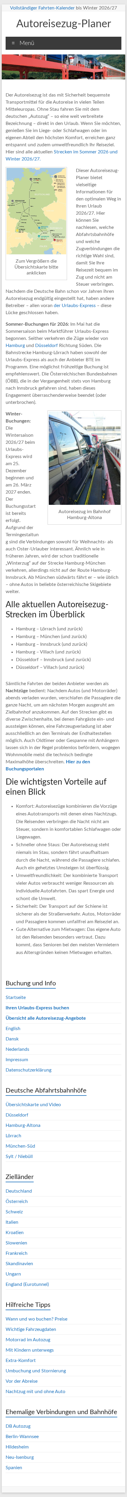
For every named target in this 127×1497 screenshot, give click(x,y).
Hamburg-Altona (23, 1125)
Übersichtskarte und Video (33, 1104)
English (13, 1028)
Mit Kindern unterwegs (30, 1350)
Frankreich (16, 1253)
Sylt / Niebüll (19, 1156)
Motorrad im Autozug (28, 1339)
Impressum (17, 1059)
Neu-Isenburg (20, 1457)
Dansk (12, 1039)
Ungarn (13, 1274)
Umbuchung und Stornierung (36, 1370)
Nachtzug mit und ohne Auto (35, 1391)
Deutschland (19, 1191)
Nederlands (17, 1049)
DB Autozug (18, 1426)
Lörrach (13, 1135)
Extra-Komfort (21, 1360)
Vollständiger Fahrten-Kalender (42, 8)
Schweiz (14, 1212)
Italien (12, 1222)
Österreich (17, 1201)
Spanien (14, 1467)
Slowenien (16, 1243)
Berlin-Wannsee (22, 1436)
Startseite (16, 997)
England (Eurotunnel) (27, 1284)
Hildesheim (17, 1447)
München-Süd (20, 1146)
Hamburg (15, 345)
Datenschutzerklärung (28, 1070)
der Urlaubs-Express (75, 305)
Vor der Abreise (22, 1381)
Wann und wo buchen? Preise (36, 1319)
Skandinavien (19, 1263)
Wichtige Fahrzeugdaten (31, 1329)
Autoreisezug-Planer (63, 24)
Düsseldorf (46, 345)
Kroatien (15, 1232)
